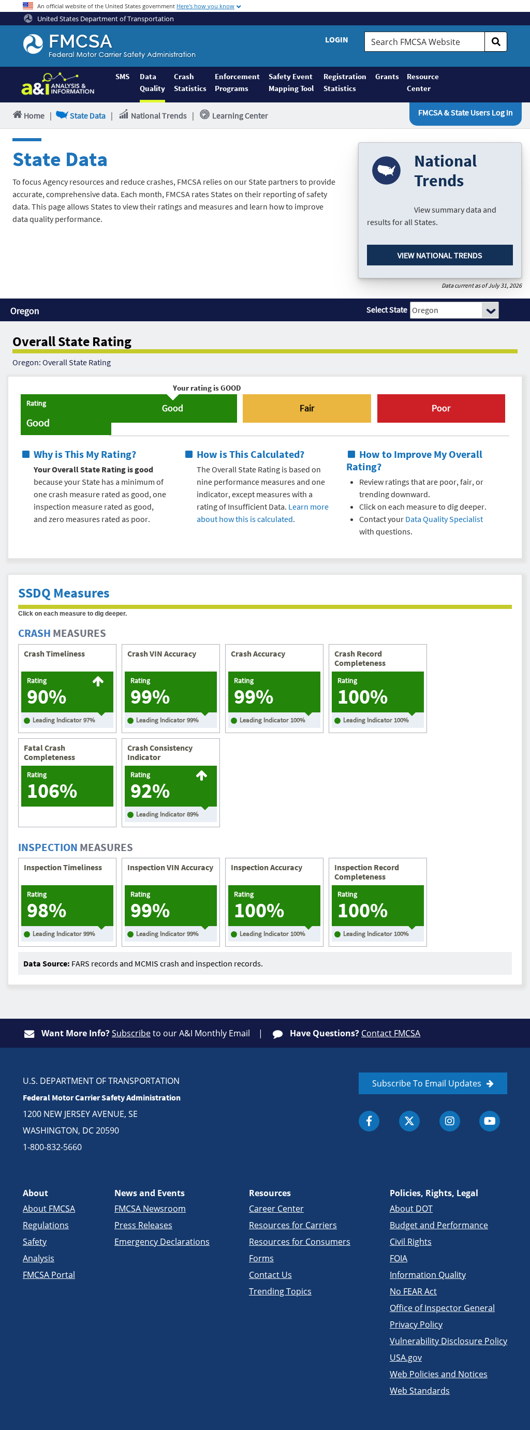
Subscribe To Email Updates (426, 1083)
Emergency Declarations (162, 1241)
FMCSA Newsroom (150, 1208)
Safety (35, 1241)
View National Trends (440, 255)
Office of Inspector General (442, 1308)
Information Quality (428, 1274)
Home (34, 115)
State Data (88, 115)
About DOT (411, 1208)
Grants (387, 76)
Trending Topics (280, 1291)
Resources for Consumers (299, 1241)
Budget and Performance (439, 1225)
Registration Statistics (344, 82)
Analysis (38, 1258)
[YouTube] (489, 1121)
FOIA (398, 1258)
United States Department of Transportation (105, 18)
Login (336, 39)
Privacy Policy (416, 1324)
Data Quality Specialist (444, 519)
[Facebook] (369, 1121)
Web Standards (420, 1390)
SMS (122, 76)
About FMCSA (49, 1208)
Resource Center (422, 82)
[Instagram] (449, 1121)
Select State (386, 309)
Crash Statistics (190, 82)
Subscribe (131, 1033)
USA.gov (406, 1357)
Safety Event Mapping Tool (291, 82)
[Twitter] (409, 1121)
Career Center (276, 1208)
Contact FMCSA (390, 1033)
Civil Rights (411, 1241)
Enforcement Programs (237, 82)
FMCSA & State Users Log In (465, 112)
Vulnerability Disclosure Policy (448, 1341)
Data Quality (152, 82)
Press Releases (143, 1225)
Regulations (46, 1225)
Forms (261, 1258)
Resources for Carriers (293, 1225)
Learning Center (240, 115)
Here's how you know (205, 6)
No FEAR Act (413, 1291)
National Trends (159, 115)
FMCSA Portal (49, 1274)
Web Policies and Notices (439, 1374)
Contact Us (270, 1274)
